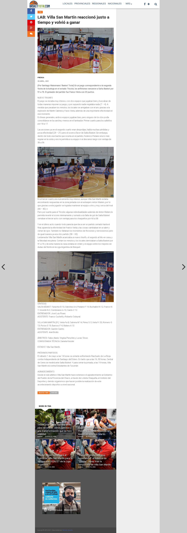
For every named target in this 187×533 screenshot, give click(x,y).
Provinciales (82, 3)
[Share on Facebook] (31, 11)
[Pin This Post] (31, 22)
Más (128, 3)
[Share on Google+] (31, 28)
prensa (41, 78)
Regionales (99, 3)
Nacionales (114, 3)
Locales (67, 3)
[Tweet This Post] (31, 17)
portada (54, 392)
